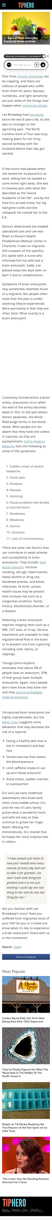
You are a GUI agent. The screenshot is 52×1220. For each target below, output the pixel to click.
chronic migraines (30, 76)
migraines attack (35, 105)
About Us (5, 1209)
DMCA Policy (35, 1209)
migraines (36, 114)
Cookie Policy (6, 1211)
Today (17, 947)
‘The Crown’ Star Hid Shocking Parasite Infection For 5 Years (25, 1180)
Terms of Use (15, 1209)
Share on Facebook (26, 957)
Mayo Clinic (10, 722)
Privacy (25, 1209)
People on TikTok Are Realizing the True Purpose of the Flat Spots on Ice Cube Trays (24, 1127)
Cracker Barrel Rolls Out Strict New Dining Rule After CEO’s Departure (23, 1019)
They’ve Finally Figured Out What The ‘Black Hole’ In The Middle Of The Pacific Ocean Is (25, 1073)
